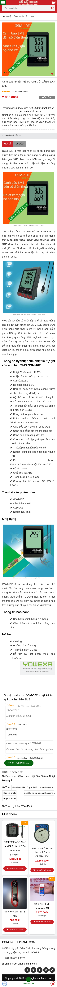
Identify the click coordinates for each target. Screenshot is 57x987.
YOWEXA (26, 806)
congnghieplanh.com (36, 978)
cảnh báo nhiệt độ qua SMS (24, 787)
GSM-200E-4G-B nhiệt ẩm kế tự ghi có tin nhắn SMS (15, 846)
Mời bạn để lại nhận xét (19, 763)
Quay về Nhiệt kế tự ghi (12, 135)
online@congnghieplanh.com (21, 963)
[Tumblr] (39, 970)
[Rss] (52, 970)
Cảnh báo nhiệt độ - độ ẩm (33, 776)
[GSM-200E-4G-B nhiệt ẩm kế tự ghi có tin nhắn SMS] (15, 830)
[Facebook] (27, 970)
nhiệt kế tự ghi (9, 793)
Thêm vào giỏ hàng (16, 868)
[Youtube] (46, 970)
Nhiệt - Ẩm (12, 16)
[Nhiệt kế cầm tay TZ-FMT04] (15, 893)
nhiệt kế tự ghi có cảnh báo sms (38, 793)
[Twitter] (33, 970)
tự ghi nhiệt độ (20, 324)
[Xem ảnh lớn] (28, 49)
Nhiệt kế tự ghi (26, 16)
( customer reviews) (20, 92)
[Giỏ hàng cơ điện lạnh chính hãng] (52, 984)
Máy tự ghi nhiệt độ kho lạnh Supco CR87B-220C (42, 852)
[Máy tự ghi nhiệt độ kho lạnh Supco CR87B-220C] (42, 833)
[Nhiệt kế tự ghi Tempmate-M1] (42, 889)
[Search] (52, 8)
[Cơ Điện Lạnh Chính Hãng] (28, 2)
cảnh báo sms (46, 787)
